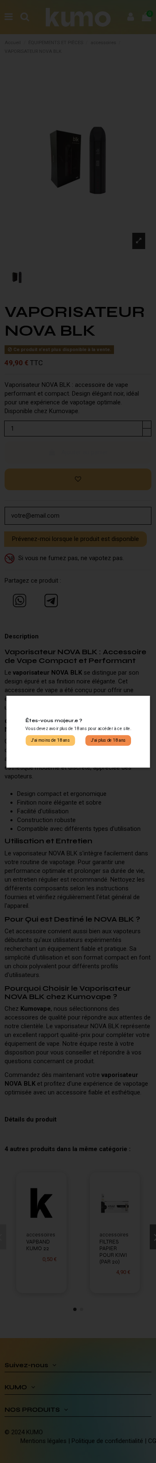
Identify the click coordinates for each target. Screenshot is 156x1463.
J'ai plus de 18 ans (108, 740)
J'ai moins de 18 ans (50, 740)
